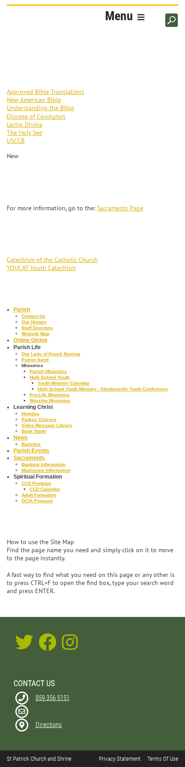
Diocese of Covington (36, 116)
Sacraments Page (120, 208)
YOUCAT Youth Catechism (41, 268)
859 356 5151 (52, 698)
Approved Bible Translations (45, 92)
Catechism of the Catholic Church (52, 260)
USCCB (16, 141)
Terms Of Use (162, 759)
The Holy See (24, 133)
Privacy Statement (120, 759)
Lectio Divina (24, 124)
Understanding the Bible (40, 108)
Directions (48, 725)
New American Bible (34, 100)
